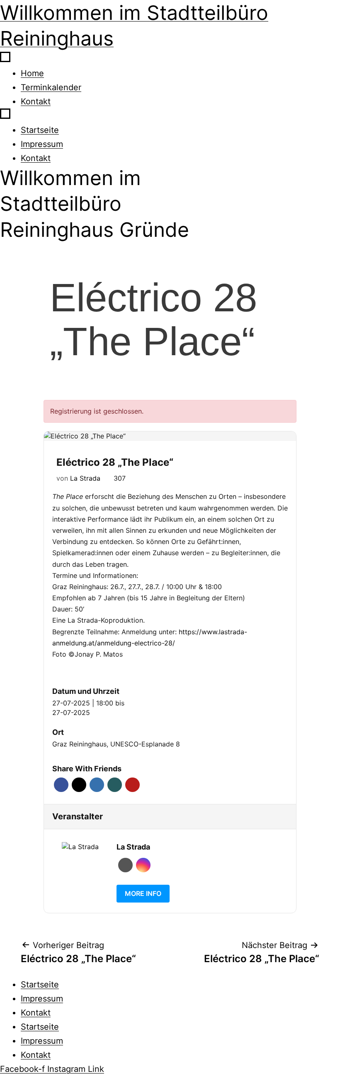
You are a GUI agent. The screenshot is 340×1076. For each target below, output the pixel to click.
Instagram (143, 865)
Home (32, 73)
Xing (114, 785)
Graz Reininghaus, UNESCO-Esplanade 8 (116, 744)
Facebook (61, 785)
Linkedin (97, 785)
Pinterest (132, 785)
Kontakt (36, 101)
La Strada (85, 478)
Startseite (40, 130)
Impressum (42, 144)
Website (125, 865)
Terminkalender (51, 87)
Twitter (79, 785)
